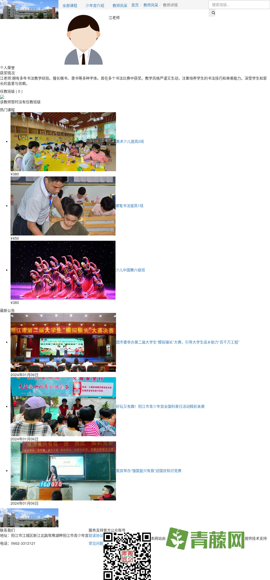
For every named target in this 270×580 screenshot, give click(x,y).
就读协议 (96, 535)
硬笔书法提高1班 (129, 205)
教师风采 (120, 5)
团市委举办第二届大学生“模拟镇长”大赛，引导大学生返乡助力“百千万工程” (177, 342)
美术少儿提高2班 (130, 141)
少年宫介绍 (95, 5)
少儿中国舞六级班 (130, 269)
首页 (135, 4)
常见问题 (96, 543)
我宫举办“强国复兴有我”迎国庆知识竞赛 (148, 470)
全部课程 (69, 5)
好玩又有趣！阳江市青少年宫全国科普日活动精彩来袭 (160, 406)
